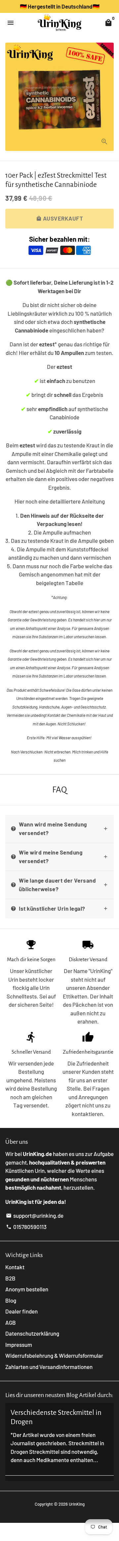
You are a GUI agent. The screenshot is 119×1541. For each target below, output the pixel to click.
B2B (10, 1278)
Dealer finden (21, 1311)
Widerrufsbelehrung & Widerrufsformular (54, 1355)
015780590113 (26, 1226)
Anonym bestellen (26, 1289)
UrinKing (77, 1504)
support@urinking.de (34, 1215)
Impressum (18, 1344)
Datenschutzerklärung (32, 1333)
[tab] (59, 829)
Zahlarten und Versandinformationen (49, 1366)
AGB (10, 1322)
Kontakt (14, 1267)
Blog (10, 1300)
